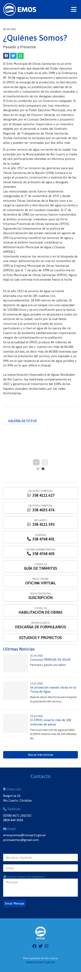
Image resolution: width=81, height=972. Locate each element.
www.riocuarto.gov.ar (40, 962)
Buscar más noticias (40, 754)
